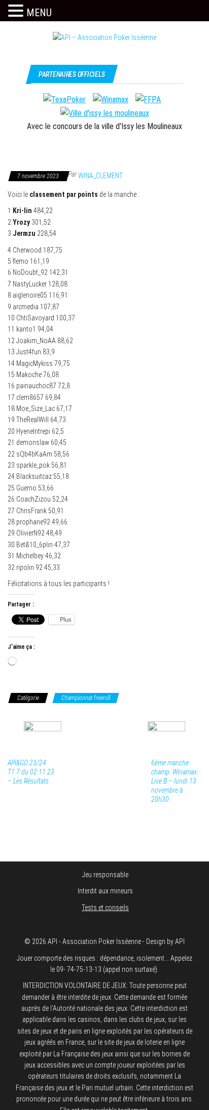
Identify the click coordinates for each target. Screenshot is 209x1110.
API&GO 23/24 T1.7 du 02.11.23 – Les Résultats (31, 772)
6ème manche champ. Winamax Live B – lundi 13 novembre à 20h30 (174, 781)
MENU (39, 13)
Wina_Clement (100, 176)
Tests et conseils (105, 907)
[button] (17, 11)
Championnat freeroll (85, 698)
